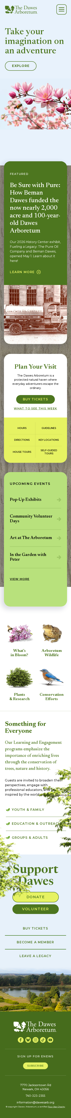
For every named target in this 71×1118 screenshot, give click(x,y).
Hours (22, 428)
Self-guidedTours (49, 452)
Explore (20, 66)
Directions (22, 439)
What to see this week (35, 408)
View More (20, 579)
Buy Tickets (35, 399)
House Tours (22, 451)
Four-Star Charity (56, 1106)
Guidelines (49, 428)
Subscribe (35, 1065)
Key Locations (49, 439)
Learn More (22, 272)
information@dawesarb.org (35, 1102)
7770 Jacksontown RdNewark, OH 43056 (35, 1087)
